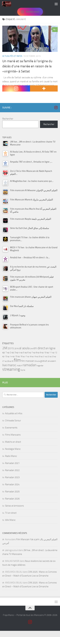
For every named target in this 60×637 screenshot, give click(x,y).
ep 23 (52, 357)
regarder (40, 366)
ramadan (29, 365)
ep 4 (18, 352)
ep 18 (29, 357)
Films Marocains (13, 434)
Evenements (11, 427)
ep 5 (22, 352)
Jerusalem (52, 361)
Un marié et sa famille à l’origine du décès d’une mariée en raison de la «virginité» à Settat (27, 66)
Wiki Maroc (10, 520)
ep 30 (11, 361)
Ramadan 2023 (12, 477)
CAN (31, 349)
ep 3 (14, 352)
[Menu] (56, 4)
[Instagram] (16, 88)
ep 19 (34, 357)
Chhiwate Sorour (13, 420)
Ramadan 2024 (12, 484)
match (19, 365)
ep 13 (4, 356)
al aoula (24, 348)
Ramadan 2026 (12, 498)
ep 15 (14, 356)
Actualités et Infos (12, 56)
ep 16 (20, 356)
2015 (11, 348)
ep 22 (47, 357)
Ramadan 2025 (12, 491)
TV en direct (10, 512)
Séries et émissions (14, 505)
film (17, 360)
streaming (11, 369)
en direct (39, 348)
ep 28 (7, 361)
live (4, 365)
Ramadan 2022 (12, 470)
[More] (44, 88)
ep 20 (38, 357)
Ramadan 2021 (12, 463)
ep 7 (31, 352)
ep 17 (25, 356)
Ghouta (37, 361)
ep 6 (27, 352)
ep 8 (35, 352)
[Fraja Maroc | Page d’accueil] (8, 3)
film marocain (27, 361)
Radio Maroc (11, 456)
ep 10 (44, 352)
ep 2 (9, 352)
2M (4, 348)
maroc (11, 365)
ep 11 (49, 352)
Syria (22, 370)
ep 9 (39, 352)
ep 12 (54, 352)
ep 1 (4, 352)
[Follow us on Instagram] (56, 107)
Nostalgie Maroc (13, 449)
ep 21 (43, 356)
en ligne (50, 348)
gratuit (43, 360)
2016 (16, 348)
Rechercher (7, 118)
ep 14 (10, 356)
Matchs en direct (13, 441)
